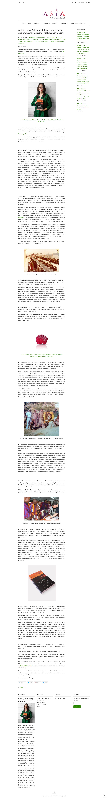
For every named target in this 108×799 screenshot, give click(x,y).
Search (38, 706)
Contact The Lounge (41, 704)
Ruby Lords (46, 41)
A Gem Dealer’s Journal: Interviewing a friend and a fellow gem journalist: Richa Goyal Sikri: (83, 36)
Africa (43, 37)
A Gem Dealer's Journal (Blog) (44, 698)
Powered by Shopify (61, 796)
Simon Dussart (55, 41)
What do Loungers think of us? (78, 23)
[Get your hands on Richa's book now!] (42, 117)
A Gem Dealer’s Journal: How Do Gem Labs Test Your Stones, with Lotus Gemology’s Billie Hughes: (83, 49)
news (21, 41)
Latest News (21, 694)
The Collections (26, 23)
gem (23, 39)
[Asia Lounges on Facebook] (56, 698)
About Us (46, 23)
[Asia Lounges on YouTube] (64, 698)
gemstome (47, 39)
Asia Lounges (50, 37)
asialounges (59, 37)
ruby (40, 41)
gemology (35, 39)
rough (36, 41)
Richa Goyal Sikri (28, 41)
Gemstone (54, 39)
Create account (80, 2)
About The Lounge (41, 702)
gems (41, 39)
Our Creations (37, 23)
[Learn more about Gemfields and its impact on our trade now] (41, 351)
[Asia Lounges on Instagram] (61, 698)
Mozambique (61, 39)
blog (19, 39)
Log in (72, 2)
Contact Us (55, 23)
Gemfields (28, 39)
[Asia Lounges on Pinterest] (58, 698)
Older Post (22, 687)
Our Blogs (64, 23)
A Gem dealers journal (35, 37)
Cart (89, 2)
